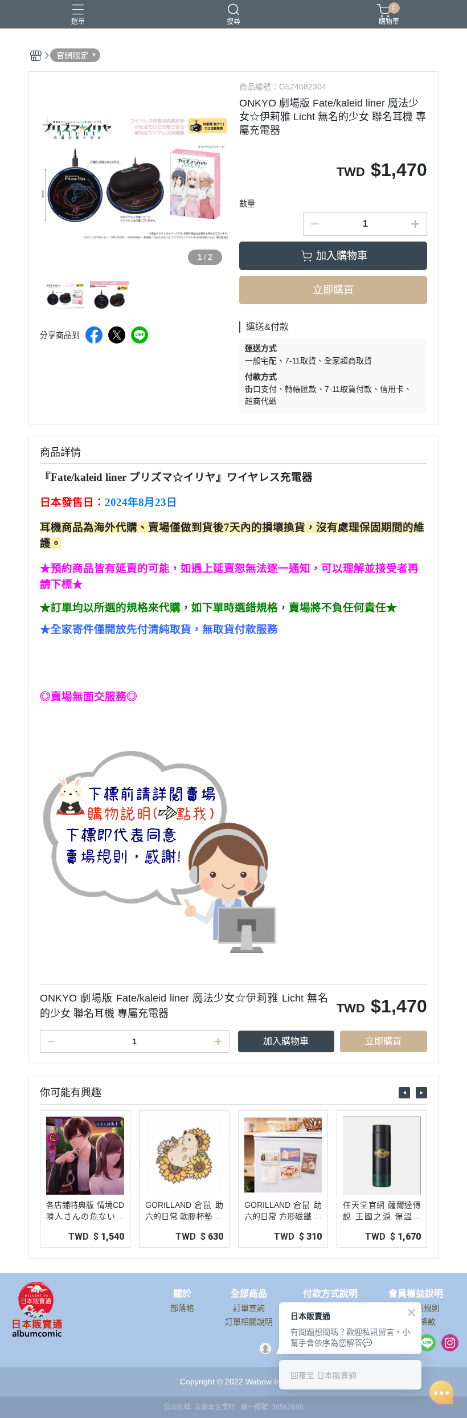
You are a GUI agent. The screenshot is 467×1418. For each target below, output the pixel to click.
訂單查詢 (249, 1308)
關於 (182, 1293)
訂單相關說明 (249, 1322)
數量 (247, 203)
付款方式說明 (330, 1293)
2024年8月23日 (141, 502)
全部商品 (249, 1293)
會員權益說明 (415, 1293)
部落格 (182, 1308)
